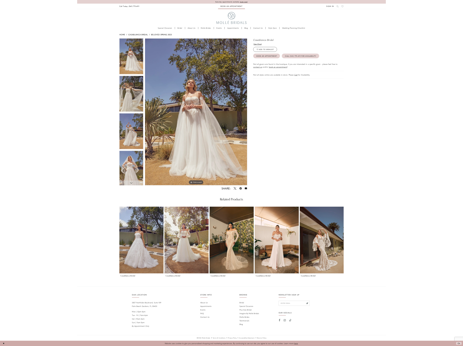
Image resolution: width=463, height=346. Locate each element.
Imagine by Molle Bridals (249, 313)
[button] (330, 6)
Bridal (241, 302)
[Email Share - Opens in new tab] (246, 188)
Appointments (206, 306)
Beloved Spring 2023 (161, 34)
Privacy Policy (232, 338)
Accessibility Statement (247, 338)
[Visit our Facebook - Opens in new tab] (280, 320)
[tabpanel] (131, 57)
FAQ (202, 313)
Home (122, 34)
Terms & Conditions (219, 338)
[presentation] (141, 240)
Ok (459, 343)
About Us (204, 302)
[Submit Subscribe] (307, 303)
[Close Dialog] (3, 343)
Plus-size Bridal (245, 310)
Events (203, 310)
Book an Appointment (266, 56)
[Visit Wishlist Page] (342, 6)
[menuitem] (129, 6)
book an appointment (278, 67)
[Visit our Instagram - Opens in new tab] (284, 320)
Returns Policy (261, 338)
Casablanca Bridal (138, 34)
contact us (257, 67)
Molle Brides (244, 317)
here (296, 343)
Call (295, 74)
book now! (244, 2)
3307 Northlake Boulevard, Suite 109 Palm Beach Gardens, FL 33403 (146, 304)
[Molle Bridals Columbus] (231, 18)
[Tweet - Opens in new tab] (235, 188)
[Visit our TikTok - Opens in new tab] (290, 320)
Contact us (205, 317)
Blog (241, 324)
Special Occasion (246, 306)
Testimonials (244, 320)
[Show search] (337, 6)
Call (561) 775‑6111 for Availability (300, 56)
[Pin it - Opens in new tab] (240, 188)
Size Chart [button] (258, 44)
